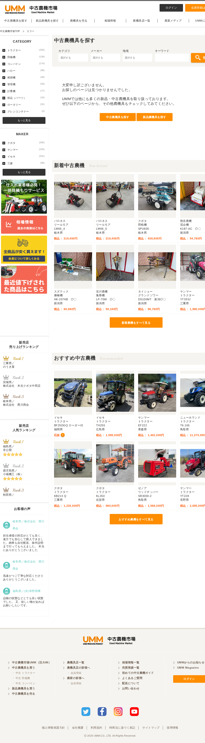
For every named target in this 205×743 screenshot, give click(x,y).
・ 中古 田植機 (21, 678)
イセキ (26, 156)
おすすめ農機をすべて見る (136, 519)
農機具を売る (78, 20)
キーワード (162, 50)
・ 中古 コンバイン (23, 683)
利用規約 (96, 727)
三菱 (26, 163)
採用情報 (172, 727)
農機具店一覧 (141, 20)
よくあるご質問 (132, 678)
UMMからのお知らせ (190, 662)
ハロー (26, 70)
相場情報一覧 (131, 662)
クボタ (26, 142)
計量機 (26, 91)
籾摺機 (26, 77)
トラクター (26, 50)
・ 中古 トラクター (23, 672)
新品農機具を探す (47, 20)
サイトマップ (151, 727)
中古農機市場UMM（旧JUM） (31, 662)
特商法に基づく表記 (122, 727)
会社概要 (78, 727)
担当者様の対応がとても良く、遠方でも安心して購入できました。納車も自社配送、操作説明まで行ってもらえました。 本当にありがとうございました (23, 543)
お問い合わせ (131, 688)
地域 (126, 50)
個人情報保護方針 (53, 727)
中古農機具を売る (23, 693)
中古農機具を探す (15, 20)
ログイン (171, 7)
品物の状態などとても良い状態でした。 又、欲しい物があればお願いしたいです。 (23, 602)
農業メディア (173, 20)
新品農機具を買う (23, 688)
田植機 (26, 57)
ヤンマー (26, 149)
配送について (131, 683)
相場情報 (110, 20)
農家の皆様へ (75, 678)
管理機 (26, 84)
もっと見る (24, 120)
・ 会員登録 (74, 672)
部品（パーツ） (26, 97)
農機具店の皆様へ (78, 667)
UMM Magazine (188, 667)
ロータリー (26, 104)
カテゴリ (64, 50)
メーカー (96, 50)
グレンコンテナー (26, 111)
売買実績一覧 (131, 667)
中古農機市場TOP (10, 31)
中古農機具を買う (23, 667)
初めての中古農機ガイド (138, 672)
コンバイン (26, 63)
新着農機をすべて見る (136, 322)
